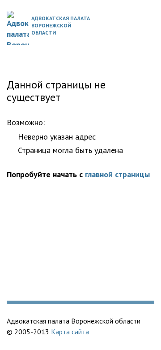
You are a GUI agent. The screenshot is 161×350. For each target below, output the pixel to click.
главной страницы (117, 174)
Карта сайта (70, 331)
